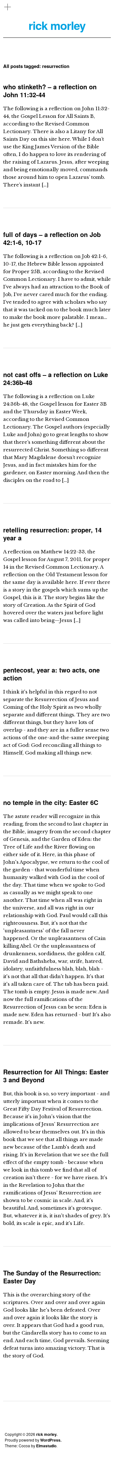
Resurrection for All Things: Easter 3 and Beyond (56, 1075)
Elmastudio (46, 1446)
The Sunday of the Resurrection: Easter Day (52, 1276)
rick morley (57, 25)
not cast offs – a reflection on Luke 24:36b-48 (55, 378)
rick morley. (46, 1434)
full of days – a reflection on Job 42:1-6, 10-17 (52, 238)
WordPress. (50, 1440)
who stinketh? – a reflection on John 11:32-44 (50, 90)
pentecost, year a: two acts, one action (51, 673)
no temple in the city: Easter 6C (50, 802)
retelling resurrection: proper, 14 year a (52, 533)
